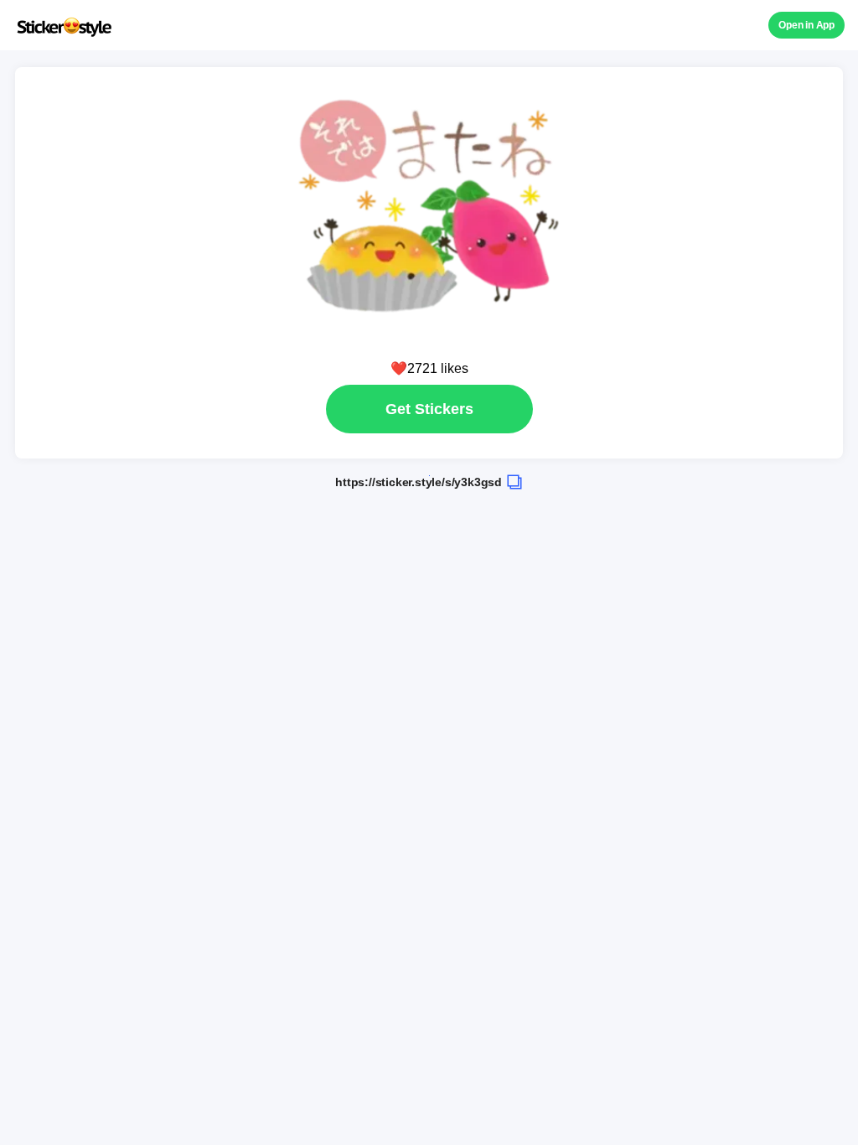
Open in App (806, 25)
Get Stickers (429, 409)
